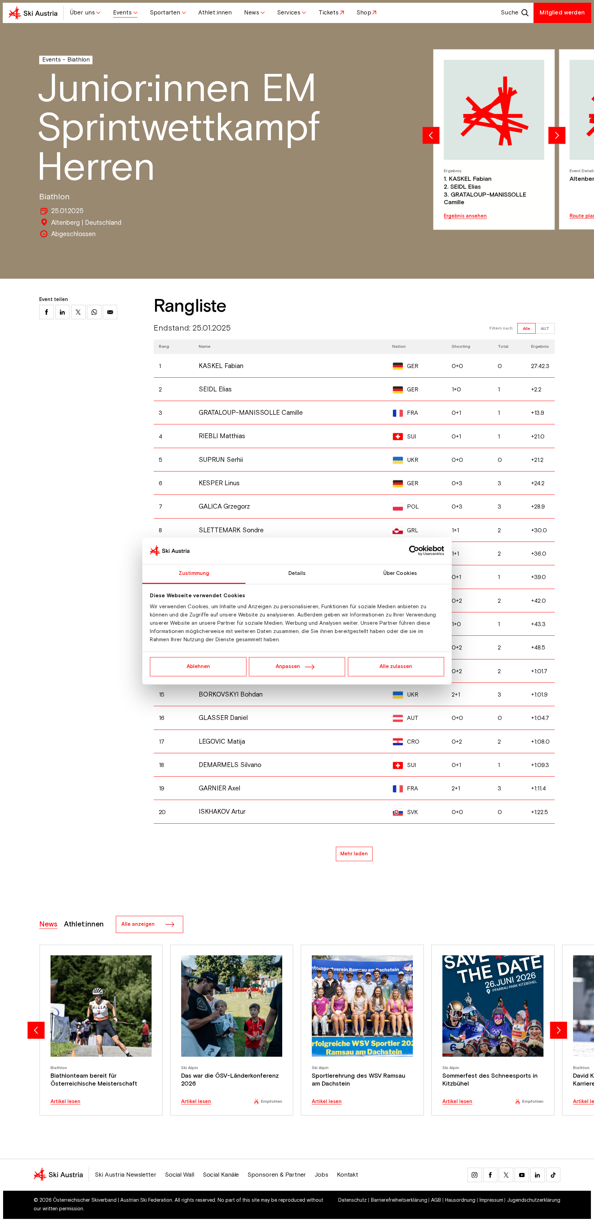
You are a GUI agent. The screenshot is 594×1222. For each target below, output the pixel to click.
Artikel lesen (65, 1101)
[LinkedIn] (537, 1175)
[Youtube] (522, 1175)
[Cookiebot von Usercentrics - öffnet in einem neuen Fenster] (414, 551)
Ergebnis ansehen (465, 216)
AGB (436, 1200)
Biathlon (78, 60)
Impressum (491, 1200)
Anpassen (288, 666)
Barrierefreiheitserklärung (399, 1200)
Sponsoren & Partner (277, 1175)
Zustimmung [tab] (194, 573)
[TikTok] (553, 1175)
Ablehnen (198, 666)
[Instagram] (475, 1175)
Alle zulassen (396, 666)
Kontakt (347, 1175)
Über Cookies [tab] (400, 573)
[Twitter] (506, 1175)
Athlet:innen (84, 924)
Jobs (321, 1175)
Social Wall (179, 1175)
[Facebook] (490, 1175)
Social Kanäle (221, 1175)
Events (51, 60)
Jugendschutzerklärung (533, 1200)
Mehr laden (354, 854)
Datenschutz (352, 1200)
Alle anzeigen (138, 924)
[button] (85, 13)
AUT (545, 328)
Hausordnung (460, 1200)
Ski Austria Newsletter (125, 1175)
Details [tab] (297, 573)
